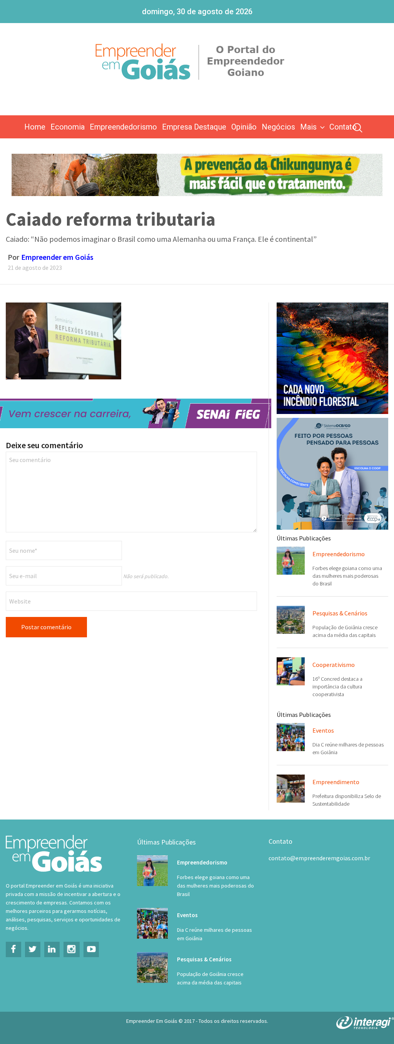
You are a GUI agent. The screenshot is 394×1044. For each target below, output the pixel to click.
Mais (308, 126)
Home (34, 126)
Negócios (278, 126)
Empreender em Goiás (57, 257)
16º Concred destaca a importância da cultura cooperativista (337, 686)
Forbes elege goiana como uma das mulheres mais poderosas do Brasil (347, 576)
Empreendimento (335, 782)
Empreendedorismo (123, 126)
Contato (343, 126)
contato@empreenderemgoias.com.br (319, 858)
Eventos (323, 730)
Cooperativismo (333, 664)
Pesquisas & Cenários (339, 613)
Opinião (244, 126)
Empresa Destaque (194, 126)
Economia (67, 126)
